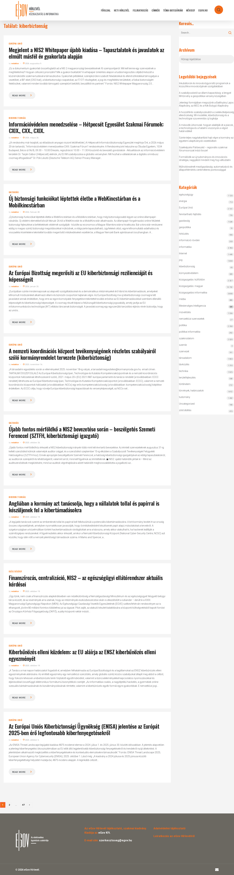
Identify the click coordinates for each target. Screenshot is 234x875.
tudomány (184, 397)
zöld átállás (185, 410)
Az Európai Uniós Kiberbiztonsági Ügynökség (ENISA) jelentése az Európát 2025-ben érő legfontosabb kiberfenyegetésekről (84, 729)
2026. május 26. (31, 138)
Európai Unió (15, 44)
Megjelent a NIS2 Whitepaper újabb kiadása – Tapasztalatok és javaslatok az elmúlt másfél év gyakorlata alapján (86, 53)
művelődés (185, 312)
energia (183, 201)
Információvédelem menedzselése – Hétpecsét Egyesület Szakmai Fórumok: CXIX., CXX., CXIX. (86, 127)
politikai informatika (189, 331)
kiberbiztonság (17, 118)
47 (23, 805)
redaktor (15, 63)
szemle (183, 345)
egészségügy (15, 571)
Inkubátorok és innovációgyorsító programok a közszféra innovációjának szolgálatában (204, 85)
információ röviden (189, 240)
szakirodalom (186, 338)
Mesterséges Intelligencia (205, 306)
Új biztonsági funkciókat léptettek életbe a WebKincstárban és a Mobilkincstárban (74, 201)
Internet (183, 253)
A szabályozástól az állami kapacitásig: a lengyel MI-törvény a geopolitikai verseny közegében (205, 94)
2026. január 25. (31, 286)
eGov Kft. (104, 832)
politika (183, 325)
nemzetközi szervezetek (191, 318)
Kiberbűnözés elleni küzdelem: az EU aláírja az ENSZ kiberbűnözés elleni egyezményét (82, 655)
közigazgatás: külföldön (192, 279)
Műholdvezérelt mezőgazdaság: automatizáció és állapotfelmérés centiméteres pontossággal (205, 168)
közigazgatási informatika (193, 292)
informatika (185, 247)
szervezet (184, 351)
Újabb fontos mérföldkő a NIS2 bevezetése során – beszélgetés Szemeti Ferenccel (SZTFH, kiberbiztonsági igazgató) (82, 432)
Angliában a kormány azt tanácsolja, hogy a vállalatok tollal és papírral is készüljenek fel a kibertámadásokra (84, 506)
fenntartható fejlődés (190, 214)
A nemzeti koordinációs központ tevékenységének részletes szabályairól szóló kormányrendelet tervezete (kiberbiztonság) (82, 354)
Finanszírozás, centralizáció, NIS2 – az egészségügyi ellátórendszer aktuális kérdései (86, 581)
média (182, 299)
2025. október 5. (31, 740)
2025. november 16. (33, 364)
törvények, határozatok (191, 390)
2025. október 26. (32, 443)
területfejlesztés (187, 377)
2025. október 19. (32, 517)
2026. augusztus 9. (33, 63)
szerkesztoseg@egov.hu (115, 840)
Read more (19, 95)
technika (183, 371)
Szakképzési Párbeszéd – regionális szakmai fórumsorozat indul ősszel (203, 149)
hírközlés (184, 233)
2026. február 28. (32, 212)
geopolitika (185, 227)
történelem (184, 384)
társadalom (185, 358)
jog (180, 260)
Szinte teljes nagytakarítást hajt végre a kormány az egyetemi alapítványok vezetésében (206, 139)
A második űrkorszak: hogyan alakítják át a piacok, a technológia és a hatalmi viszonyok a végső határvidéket (206, 128)
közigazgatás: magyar (191, 286)
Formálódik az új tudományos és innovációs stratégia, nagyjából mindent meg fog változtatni (205, 158)
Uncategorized (187, 403)
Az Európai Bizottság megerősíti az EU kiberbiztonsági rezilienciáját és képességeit (80, 276)
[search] (216, 8)
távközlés (184, 364)
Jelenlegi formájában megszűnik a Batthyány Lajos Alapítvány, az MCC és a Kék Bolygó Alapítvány (206, 104)
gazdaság (14, 192)
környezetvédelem (188, 273)
